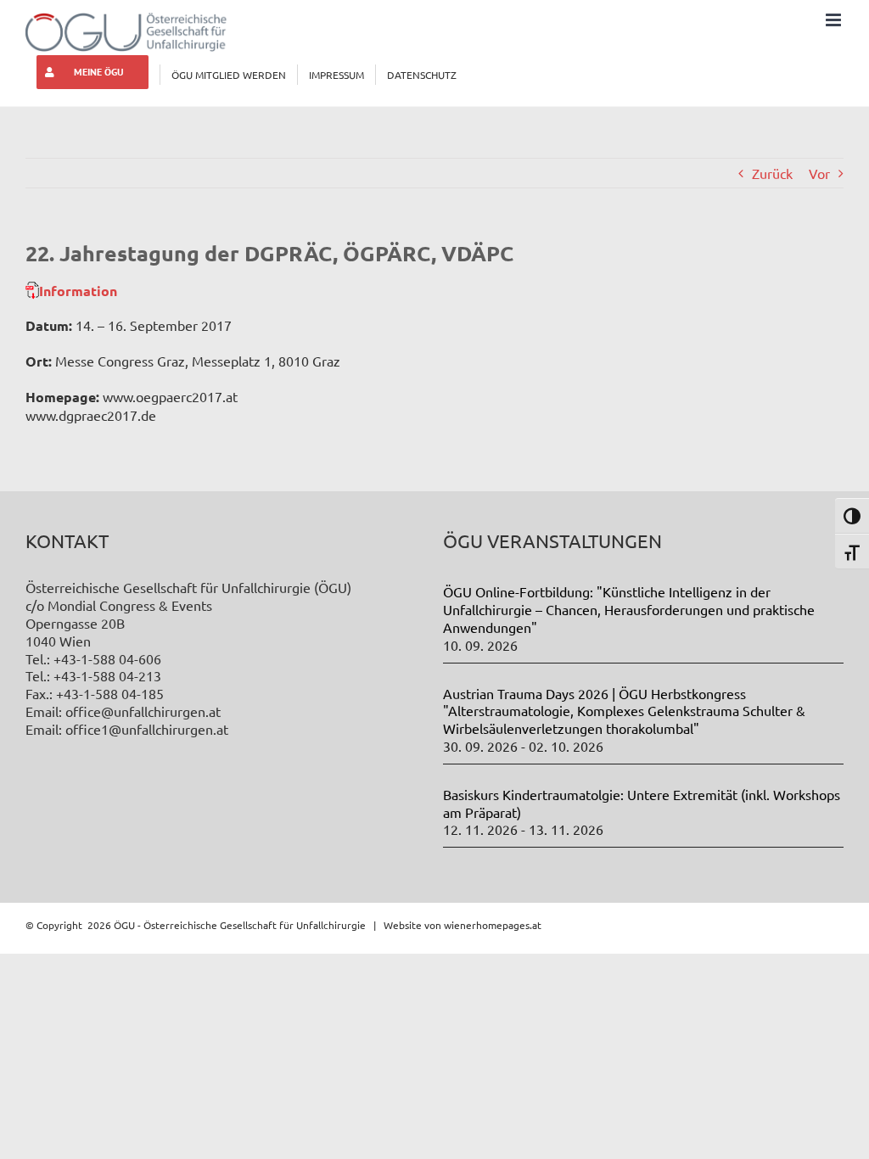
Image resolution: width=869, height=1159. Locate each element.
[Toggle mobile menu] (835, 20)
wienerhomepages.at (492, 925)
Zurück (772, 173)
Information (78, 291)
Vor (819, 173)
